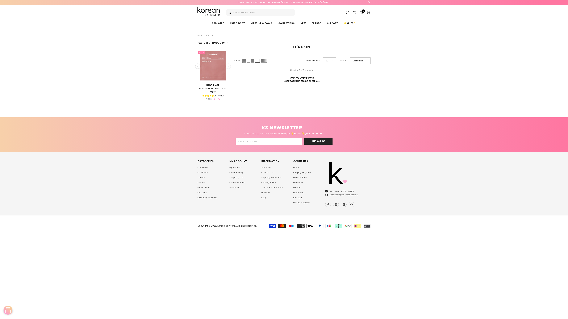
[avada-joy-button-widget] (8, 310)
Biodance (213, 85)
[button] (197, 66)
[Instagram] (336, 204)
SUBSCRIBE (318, 141)
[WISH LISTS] (354, 12)
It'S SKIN (209, 35)
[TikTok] (344, 204)
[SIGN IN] (347, 12)
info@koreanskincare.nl (347, 194)
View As (236, 60)
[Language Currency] (369, 12)
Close (369, 2)
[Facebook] (328, 204)
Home (200, 35)
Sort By (344, 60)
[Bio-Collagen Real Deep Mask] (213, 65)
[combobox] (263, 12)
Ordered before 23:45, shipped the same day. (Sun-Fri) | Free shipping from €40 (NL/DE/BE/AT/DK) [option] (257, 2)
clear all (314, 81)
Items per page (313, 60)
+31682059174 (347, 191)
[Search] (260, 12)
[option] (213, 76)
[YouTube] (351, 204)
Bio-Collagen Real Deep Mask (213, 90)
